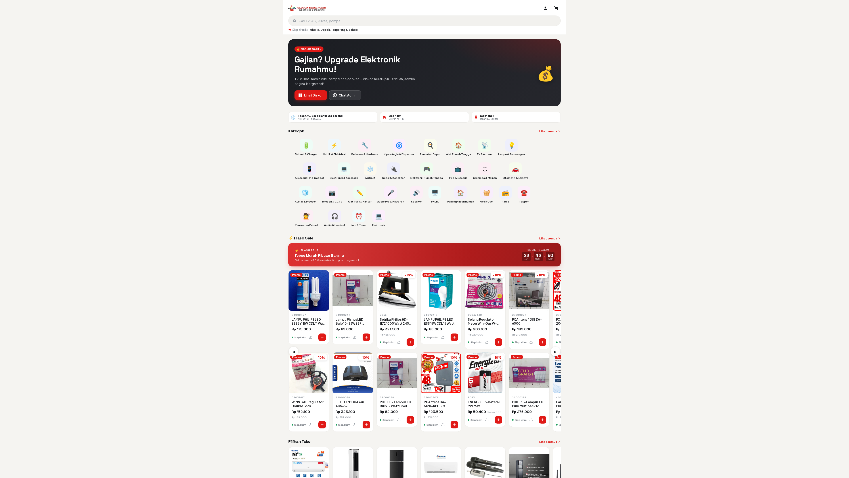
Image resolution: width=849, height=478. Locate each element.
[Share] (311, 337)
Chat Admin (348, 95)
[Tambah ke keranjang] (322, 337)
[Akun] (545, 8)
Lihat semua (548, 131)
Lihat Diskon (313, 95)
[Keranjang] (556, 8)
